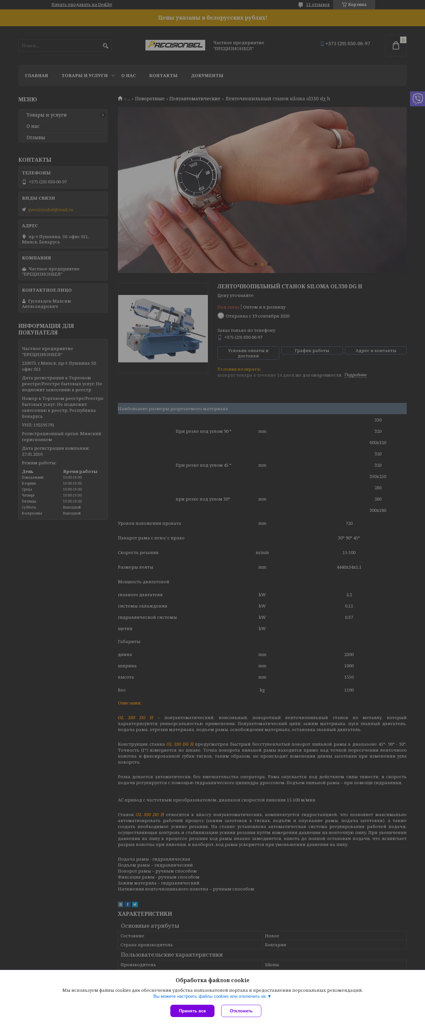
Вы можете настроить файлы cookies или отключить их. (210, 996)
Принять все (192, 1010)
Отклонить (241, 1010)
